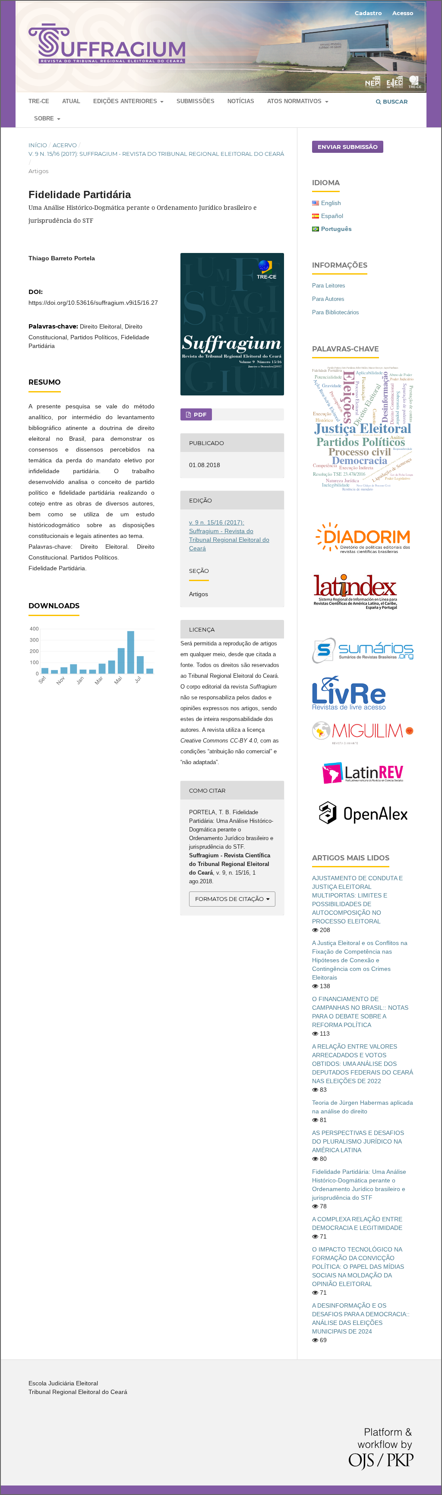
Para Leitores (328, 285)
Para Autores (328, 299)
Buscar (394, 101)
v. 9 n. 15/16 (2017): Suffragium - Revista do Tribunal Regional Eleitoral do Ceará (156, 153)
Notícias (240, 101)
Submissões (196, 101)
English (331, 202)
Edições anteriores (126, 101)
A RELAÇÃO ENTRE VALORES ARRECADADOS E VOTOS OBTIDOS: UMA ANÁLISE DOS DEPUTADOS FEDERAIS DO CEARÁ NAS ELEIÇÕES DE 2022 (362, 1063)
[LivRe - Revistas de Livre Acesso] (348, 709)
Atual (71, 101)
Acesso (403, 12)
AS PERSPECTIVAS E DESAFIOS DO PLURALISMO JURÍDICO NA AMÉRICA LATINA (358, 1141)
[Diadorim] (363, 555)
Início (37, 145)
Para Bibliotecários (335, 312)
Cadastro (368, 12)
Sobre (45, 118)
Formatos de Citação (229, 898)
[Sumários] (363, 661)
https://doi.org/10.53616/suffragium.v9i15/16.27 (93, 302)
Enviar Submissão (348, 146)
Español (332, 215)
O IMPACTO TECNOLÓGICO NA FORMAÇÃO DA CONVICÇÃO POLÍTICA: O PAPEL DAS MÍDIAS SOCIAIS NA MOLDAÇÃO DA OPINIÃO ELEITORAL (358, 1266)
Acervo (65, 145)
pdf (199, 414)
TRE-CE (38, 101)
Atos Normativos (295, 101)
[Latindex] (355, 609)
